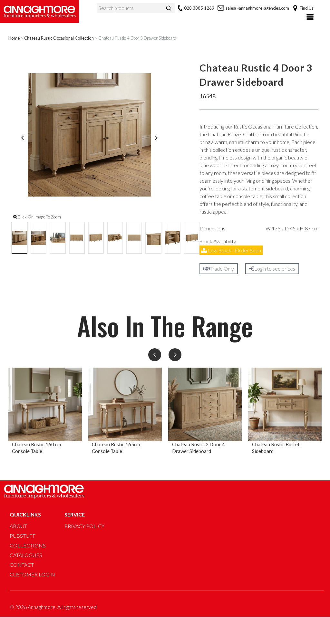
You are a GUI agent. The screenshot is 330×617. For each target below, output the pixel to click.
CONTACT (22, 565)
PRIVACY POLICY (84, 526)
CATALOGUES (26, 555)
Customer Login (32, 574)
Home (14, 38)
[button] (154, 354)
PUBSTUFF (23, 536)
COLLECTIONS (28, 545)
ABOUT (18, 526)
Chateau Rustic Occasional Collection (59, 38)
